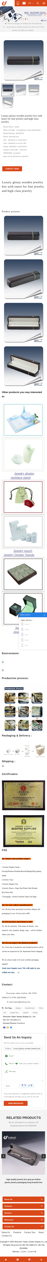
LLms (23, 1252)
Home (10, 23)
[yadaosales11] (4, 1027)
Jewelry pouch (22, 551)
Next (43, 1156)
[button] (19, 19)
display (18, 1008)
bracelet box (37, 23)
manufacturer (30, 1008)
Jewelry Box (26, 23)
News (41, 1232)
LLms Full (32, 1252)
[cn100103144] (11, 1027)
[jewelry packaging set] (23, 14)
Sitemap (15, 1252)
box (5, 1013)
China (41, 1008)
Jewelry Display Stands (19, 555)
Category (17, 23)
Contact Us (7, 1236)
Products (17, 1232)
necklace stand (20, 477)
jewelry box (14, 1013)
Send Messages (15, 1103)
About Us (6, 1232)
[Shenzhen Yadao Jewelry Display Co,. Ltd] (4, 3)
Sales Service (26, 620)
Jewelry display (24, 473)
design (35, 1013)
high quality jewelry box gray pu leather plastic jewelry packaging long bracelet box (23, 1180)
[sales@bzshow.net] (7, 1027)
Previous (3, 1156)
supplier (25, 1013)
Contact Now (12, 169)
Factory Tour (29, 1232)
